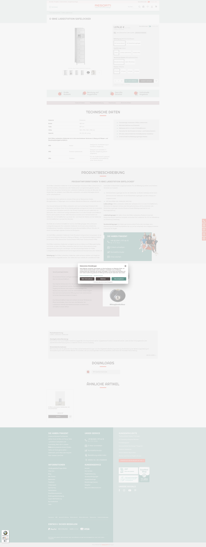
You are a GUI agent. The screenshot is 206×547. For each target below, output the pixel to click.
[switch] (5, 541)
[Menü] (8, 531)
